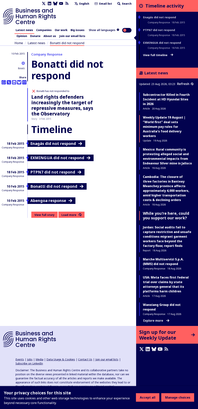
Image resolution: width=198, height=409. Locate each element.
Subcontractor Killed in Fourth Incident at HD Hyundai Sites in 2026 (166, 99)
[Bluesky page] (55, 4)
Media (39, 359)
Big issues (77, 30)
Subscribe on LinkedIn (29, 363)
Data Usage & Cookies (60, 359)
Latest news (24, 30)
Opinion (21, 36)
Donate (35, 36)
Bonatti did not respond (67, 43)
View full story (44, 215)
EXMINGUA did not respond (162, 43)
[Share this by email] (24, 82)
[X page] (43, 4)
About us (50, 36)
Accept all (147, 397)
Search (126, 3)
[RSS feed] (67, 4)
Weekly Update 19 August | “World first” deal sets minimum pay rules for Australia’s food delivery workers (164, 126)
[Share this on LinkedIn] (14, 82)
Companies (44, 30)
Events (19, 359)
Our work (61, 30)
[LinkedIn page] (49, 4)
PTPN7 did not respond (159, 30)
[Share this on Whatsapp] (4, 82)
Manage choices (177, 397)
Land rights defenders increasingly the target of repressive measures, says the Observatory (62, 105)
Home (19, 43)
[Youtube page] (61, 4)
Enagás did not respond (159, 17)
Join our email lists (72, 36)
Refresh (183, 84)
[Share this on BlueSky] (19, 82)
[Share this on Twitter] (9, 82)
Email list (105, 3)
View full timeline (155, 55)
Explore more (153, 320)
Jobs (29, 359)
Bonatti (21, 68)
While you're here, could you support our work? (166, 215)
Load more (68, 215)
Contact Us (85, 359)
